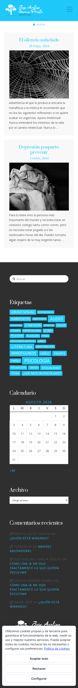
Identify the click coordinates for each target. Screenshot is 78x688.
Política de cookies (56, 648)
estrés (48, 330)
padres (59, 353)
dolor (61, 325)
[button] (70, 9)
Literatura (21, 346)
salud (34, 367)
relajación (18, 367)
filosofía (33, 335)
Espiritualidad (32, 330)
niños (45, 353)
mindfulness (23, 353)
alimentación (20, 319)
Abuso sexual (23, 312)
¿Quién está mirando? (29, 538)
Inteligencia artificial (23, 341)
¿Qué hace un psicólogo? (42, 373)
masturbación (45, 346)
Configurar (39, 678)
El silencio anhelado (39, 40)
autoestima (16, 325)
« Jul (12, 470)
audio (56, 319)
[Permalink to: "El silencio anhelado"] (39, 74)
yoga (15, 373)
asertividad (39, 318)
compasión (33, 325)
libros (41, 341)
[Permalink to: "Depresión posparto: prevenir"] (39, 186)
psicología (37, 361)
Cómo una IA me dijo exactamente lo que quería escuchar (34, 568)
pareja (15, 360)
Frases (45, 336)
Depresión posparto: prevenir (39, 149)
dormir (15, 330)
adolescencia (45, 312)
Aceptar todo (39, 658)
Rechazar (39, 668)
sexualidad (51, 368)
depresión (49, 325)
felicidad (17, 335)
